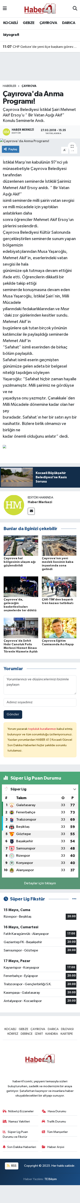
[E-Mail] (31, 511)
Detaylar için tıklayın (40, 883)
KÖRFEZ (12, 1033)
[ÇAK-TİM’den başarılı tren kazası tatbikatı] (59, 586)
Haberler (9, 86)
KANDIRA (51, 1033)
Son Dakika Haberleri (21, 1147)
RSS (13, 1165)
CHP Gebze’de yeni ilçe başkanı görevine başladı (40, 47)
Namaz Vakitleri (19, 1121)
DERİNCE (26, 1033)
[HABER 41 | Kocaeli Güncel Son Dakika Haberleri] (40, 8)
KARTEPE (67, 1033)
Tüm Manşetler (57, 1132)
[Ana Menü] (5, 8)
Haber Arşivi (55, 1147)
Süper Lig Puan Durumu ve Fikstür (15, 1134)
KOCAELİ (10, 23)
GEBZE (28, 23)
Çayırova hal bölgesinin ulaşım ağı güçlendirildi (20, 562)
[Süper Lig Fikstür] (74, 899)
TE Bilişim (50, 1179)
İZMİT (39, 1033)
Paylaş (13, 149)
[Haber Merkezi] (14, 505)
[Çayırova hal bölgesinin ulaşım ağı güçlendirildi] (21, 545)
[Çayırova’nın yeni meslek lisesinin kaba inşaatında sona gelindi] (59, 545)
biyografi (11, 35)
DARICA (68, 23)
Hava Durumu (57, 1111)
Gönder (13, 714)
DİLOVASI (67, 1029)
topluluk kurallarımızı (42, 728)
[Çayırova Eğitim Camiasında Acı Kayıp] (59, 628)
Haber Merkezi (40, 502)
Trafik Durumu (56, 1121)
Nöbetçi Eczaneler (21, 1111)
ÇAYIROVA (48, 23)
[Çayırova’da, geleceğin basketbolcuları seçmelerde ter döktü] (21, 586)
